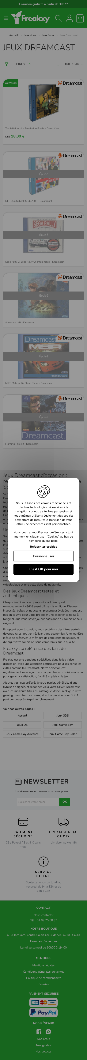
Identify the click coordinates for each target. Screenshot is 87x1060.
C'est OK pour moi (43, 569)
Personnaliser (43, 556)
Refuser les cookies (43, 547)
